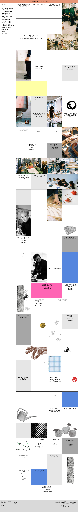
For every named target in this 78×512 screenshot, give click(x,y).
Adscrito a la (57, 501)
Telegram (15, 504)
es (1, 1)
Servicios (3, 31)
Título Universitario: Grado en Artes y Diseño (8, 9)
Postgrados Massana (7, 11)
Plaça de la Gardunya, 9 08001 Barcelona (7, 501)
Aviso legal (2, 505)
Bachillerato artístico (7, 19)
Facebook (15, 502)
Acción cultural (4, 35)
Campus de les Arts (57, 502)
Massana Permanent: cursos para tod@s (6, 22)
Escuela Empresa (5, 29)
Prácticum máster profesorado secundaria (8, 25)
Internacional (4, 33)
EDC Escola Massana (5, 37)
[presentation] (30, 65)
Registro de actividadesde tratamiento (4, 507)
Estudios (3, 6)
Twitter (15, 503)
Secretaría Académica (6, 27)
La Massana (3, 4)
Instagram (15, 501)
